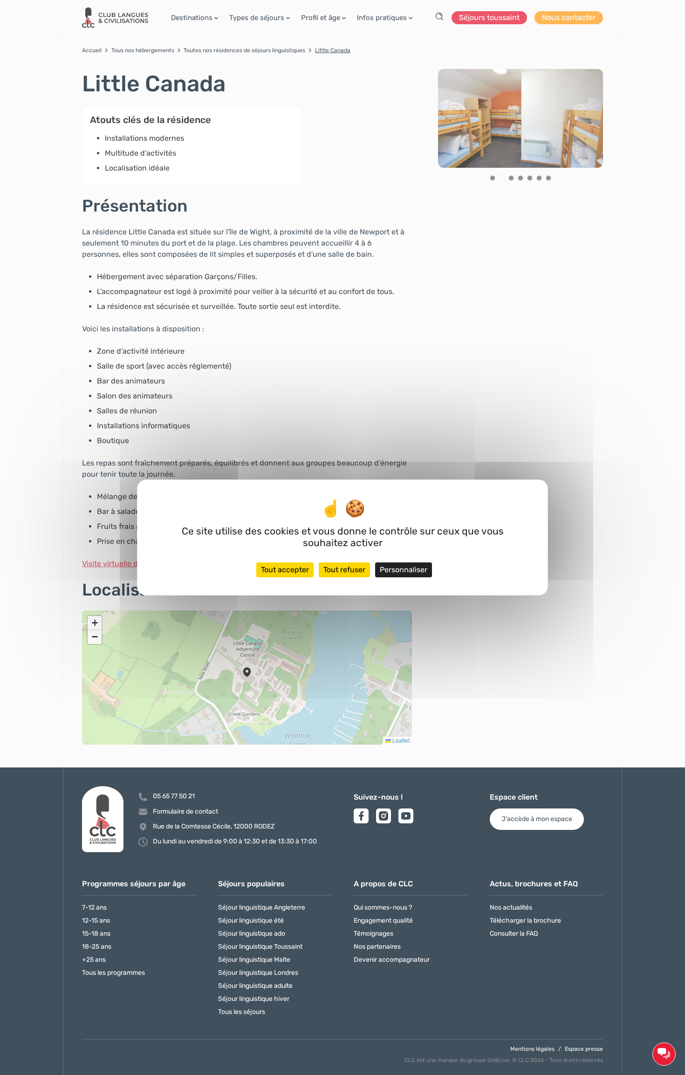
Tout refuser (344, 569)
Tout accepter (285, 569)
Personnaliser (403, 569)
